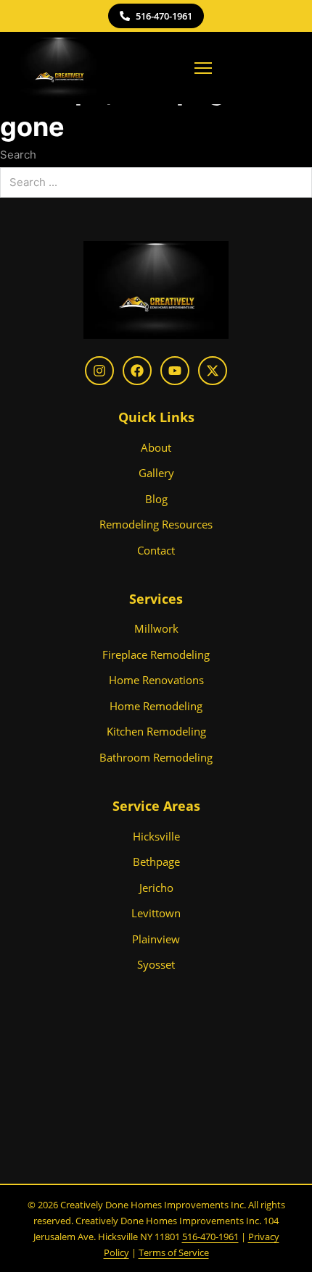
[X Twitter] (212, 370)
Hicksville (156, 836)
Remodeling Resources (156, 524)
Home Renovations (156, 680)
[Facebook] (137, 370)
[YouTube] (174, 370)
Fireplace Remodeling (156, 654)
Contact (156, 550)
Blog (156, 499)
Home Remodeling (156, 706)
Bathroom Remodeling (156, 757)
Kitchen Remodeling (156, 731)
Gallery (156, 473)
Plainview (156, 939)
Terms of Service (174, 1252)
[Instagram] (99, 370)
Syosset (156, 964)
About (156, 447)
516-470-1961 (164, 15)
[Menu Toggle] (203, 68)
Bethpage (156, 861)
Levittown (156, 913)
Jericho (156, 887)
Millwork (156, 628)
